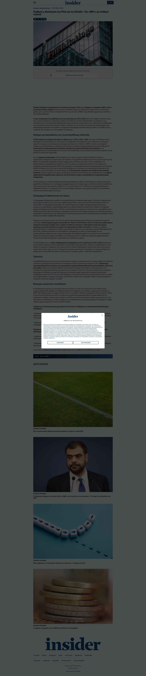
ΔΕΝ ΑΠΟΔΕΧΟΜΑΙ (86, 342)
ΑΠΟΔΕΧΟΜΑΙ (60, 342)
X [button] (102, 315)
